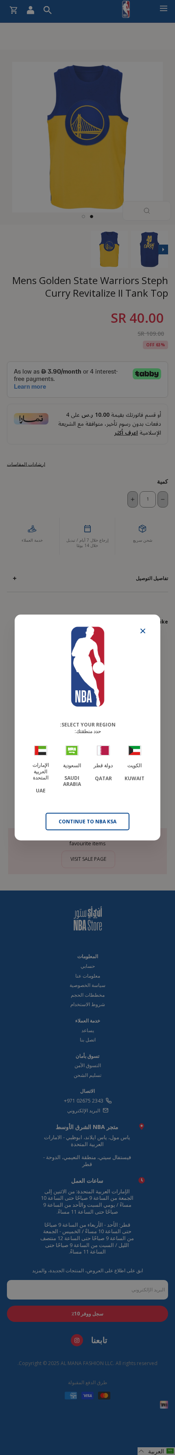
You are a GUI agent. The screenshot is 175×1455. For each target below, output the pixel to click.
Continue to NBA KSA (87, 821)
